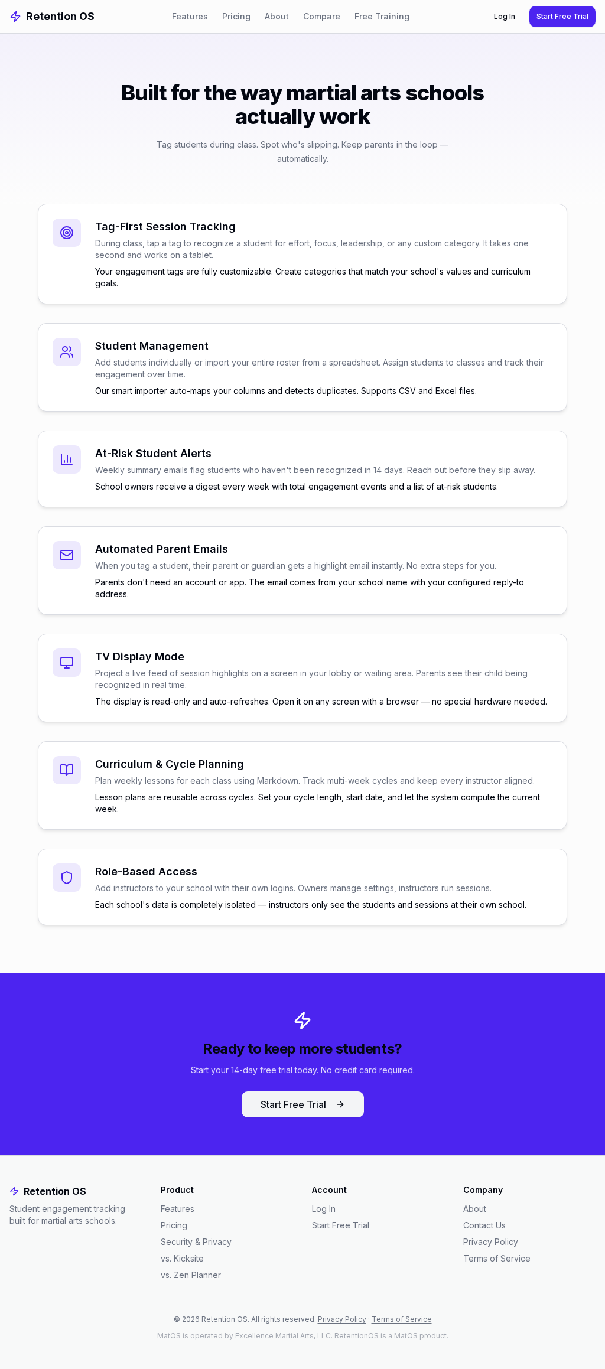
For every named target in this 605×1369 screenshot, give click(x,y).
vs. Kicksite (182, 1258)
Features (190, 16)
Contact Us (484, 1225)
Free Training (381, 16)
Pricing (236, 16)
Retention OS (60, 16)
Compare (321, 16)
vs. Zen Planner (191, 1275)
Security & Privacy (196, 1242)
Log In (504, 16)
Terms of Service (497, 1258)
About (277, 16)
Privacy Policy (490, 1242)
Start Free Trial (562, 16)
